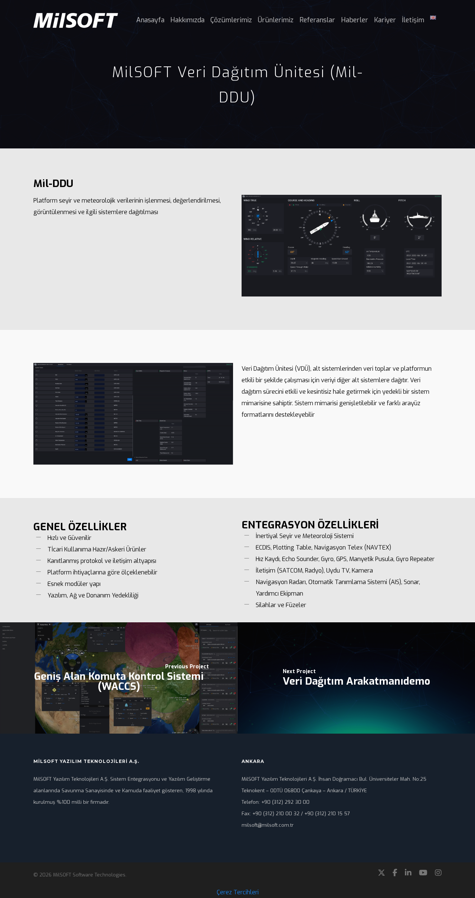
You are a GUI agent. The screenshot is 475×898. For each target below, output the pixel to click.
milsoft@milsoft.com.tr (268, 825)
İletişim (413, 20)
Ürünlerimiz (276, 20)
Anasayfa (150, 20)
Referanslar (317, 20)
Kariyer (385, 20)
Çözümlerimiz (231, 20)
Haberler (354, 20)
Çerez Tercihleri (238, 892)
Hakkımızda (187, 20)
